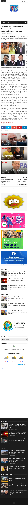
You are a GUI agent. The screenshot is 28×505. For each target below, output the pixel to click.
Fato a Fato (18, 500)
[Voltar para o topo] (14, 503)
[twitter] (25, 1)
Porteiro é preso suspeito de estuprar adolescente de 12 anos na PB (17, 452)
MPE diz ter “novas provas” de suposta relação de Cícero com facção (12, 142)
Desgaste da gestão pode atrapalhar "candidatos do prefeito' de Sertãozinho (13, 169)
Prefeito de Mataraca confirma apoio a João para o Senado (12, 155)
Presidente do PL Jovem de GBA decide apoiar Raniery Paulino (17, 304)
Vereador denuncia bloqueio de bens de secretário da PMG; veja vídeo (18, 492)
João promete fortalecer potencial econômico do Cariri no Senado (17, 312)
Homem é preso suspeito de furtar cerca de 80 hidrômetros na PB (17, 272)
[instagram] (22, 1)
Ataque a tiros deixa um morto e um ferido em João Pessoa (17, 279)
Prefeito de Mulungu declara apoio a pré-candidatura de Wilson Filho (17, 478)
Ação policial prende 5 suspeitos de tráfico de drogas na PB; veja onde (17, 485)
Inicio (3, 22)
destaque (5, 33)
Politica (10, 33)
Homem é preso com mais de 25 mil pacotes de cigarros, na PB (17, 286)
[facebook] (26, 1)
